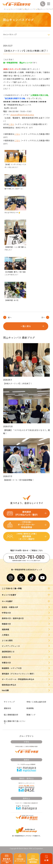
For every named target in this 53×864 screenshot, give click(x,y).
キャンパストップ (10, 34)
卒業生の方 (6, 662)
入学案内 (5, 635)
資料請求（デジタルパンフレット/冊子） (18, 673)
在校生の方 (6, 657)
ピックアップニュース (11, 646)
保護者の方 (6, 624)
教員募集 (30, 708)
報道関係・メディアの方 (12, 668)
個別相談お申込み (9, 684)
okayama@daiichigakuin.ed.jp (22, 114)
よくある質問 (7, 640)
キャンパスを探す (16, 9)
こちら (11, 124)
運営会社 (7, 708)
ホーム (6, 9)
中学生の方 (6, 612)
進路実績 (5, 629)
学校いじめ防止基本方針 (36, 701)
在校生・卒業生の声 (10, 607)
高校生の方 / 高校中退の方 (13, 618)
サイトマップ (9, 701)
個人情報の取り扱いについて (14, 722)
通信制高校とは (8, 651)
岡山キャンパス (30, 9)
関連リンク (31, 714)
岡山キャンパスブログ (45, 9)
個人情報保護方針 (11, 714)
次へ (43, 317)
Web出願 (5, 690)
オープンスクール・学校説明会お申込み (18, 679)
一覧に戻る (26, 326)
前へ (10, 317)
